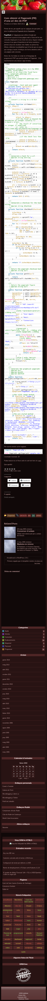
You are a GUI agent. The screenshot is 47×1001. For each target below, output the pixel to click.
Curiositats (8, 637)
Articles (7, 634)
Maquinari (8, 643)
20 (30, 774)
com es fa (39, 900)
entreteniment (7, 911)
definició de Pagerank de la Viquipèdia (22, 31)
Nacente (5, 827)
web (18, 948)
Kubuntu (18, 925)
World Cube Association (10, 818)
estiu (18, 910)
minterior (29, 529)
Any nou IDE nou (8, 853)
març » (26, 778)
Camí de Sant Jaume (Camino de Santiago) (16, 883)
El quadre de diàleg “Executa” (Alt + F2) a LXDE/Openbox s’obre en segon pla (22, 873)
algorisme (17, 35)
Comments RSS (21, 997)
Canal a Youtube (8, 786)
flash (18, 916)
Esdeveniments (10, 640)
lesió (28, 925)
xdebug (39, 948)
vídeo (8, 948)
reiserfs (28, 933)
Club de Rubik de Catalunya (12, 814)
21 (33, 774)
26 (26, 776)
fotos (29, 916)
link (39, 925)
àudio (23, 952)
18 (23, 774)
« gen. (20, 778)
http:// (24, 386)
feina (29, 910)
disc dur (18, 906)
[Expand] (3, 12)
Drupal (28, 906)
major (18, 929)
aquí (39, 461)
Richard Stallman (39, 934)
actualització (7, 900)
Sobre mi (5, 889)
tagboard (29, 939)
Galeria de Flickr (8, 790)
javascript (7, 925)
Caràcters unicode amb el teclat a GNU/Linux (18, 858)
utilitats (39, 943)
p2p (28, 929)
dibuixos (8, 906)
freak (39, 916)
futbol (8, 920)
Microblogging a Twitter (10, 798)
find (7, 916)
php (39, 929)
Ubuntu (28, 943)
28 (33, 776)
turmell (18, 943)
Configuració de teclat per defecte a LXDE (17, 863)
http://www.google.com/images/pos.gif (25, 403)
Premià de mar (7, 934)
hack (28, 920)
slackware (18, 939)
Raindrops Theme (24, 999)
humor (39, 920)
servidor (7, 939)
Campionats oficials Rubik (11, 811)
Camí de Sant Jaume (28, 901)
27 (30, 776)
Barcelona (18, 900)
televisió (7, 943)
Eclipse (39, 906)
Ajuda (7, 631)
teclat (39, 939)
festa (39, 910)
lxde (7, 929)
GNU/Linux (18, 920)
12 (26, 771)
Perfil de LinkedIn (8, 801)
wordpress (29, 948)
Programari (8, 649)
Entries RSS (22, 995)
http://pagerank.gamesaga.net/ (18, 74)
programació (18, 933)
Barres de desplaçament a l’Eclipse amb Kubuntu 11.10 (21, 868)
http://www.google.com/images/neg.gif (25, 407)
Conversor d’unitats (8, 886)
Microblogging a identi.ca (11, 794)
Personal (8, 646)
